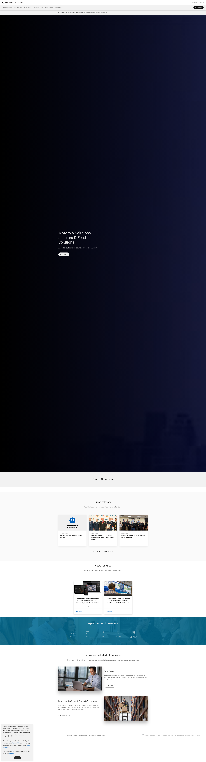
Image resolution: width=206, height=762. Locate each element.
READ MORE (63, 254)
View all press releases (103, 551)
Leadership (36, 7)
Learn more (109, 685)
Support (195, 2)
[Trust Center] (80, 679)
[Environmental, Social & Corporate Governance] (126, 708)
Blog (42, 7)
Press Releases (18, 7)
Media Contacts (49, 7)
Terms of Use (16, 743)
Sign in (202, 2)
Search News (58, 7)
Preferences (11, 753)
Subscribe (198, 7)
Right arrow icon (198, 758)
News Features (28, 7)
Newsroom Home (7, 7)
